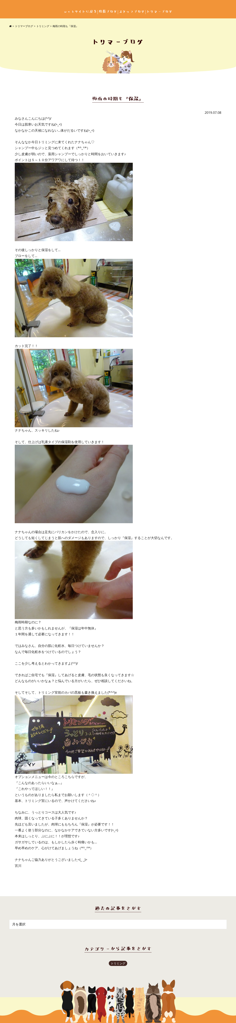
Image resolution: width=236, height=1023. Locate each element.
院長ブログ (108, 11)
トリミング (42, 26)
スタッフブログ (132, 11)
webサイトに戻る (80, 11)
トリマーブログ (159, 11)
